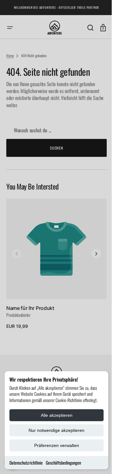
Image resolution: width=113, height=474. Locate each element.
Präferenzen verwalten (56, 445)
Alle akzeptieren (57, 415)
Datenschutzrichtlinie (26, 462)
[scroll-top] (95, 461)
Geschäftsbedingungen (63, 462)
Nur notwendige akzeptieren (56, 430)
